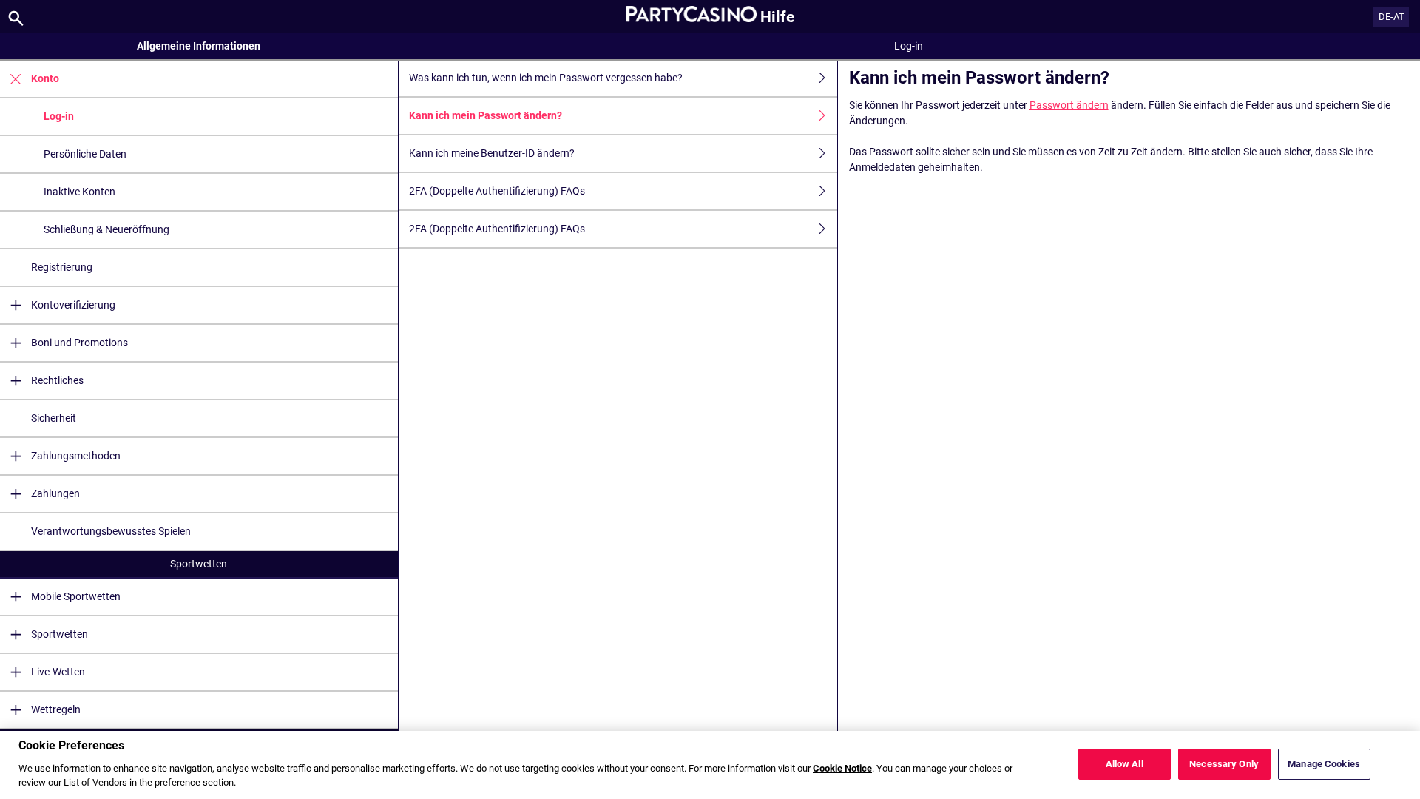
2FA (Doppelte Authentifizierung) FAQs (497, 191)
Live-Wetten (58, 672)
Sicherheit (53, 418)
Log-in (59, 116)
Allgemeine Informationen (198, 46)
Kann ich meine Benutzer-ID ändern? (492, 153)
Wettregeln (56, 709)
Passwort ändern (1069, 105)
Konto (45, 78)
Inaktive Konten (79, 192)
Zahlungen (55, 493)
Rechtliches (57, 380)
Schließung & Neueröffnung (106, 229)
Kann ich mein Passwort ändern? (485, 115)
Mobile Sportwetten (76, 596)
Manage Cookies (1324, 763)
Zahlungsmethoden (76, 456)
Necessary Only (1224, 763)
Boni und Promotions (79, 342)
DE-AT (1391, 16)
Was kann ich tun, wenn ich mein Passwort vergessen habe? (546, 78)
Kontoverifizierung (73, 305)
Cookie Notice (842, 767)
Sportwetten (198, 564)
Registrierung (61, 267)
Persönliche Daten (85, 154)
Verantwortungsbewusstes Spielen (111, 531)
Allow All (1124, 763)
